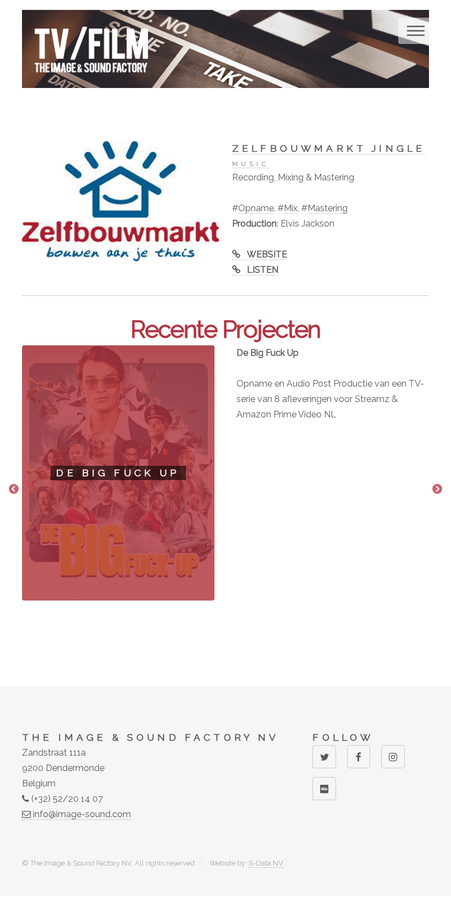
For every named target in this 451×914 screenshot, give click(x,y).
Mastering (327, 208)
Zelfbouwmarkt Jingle (328, 148)
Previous (13, 489)
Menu (415, 31)
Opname (256, 208)
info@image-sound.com (81, 814)
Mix (291, 208)
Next (437, 489)
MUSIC (250, 164)
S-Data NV (266, 863)
